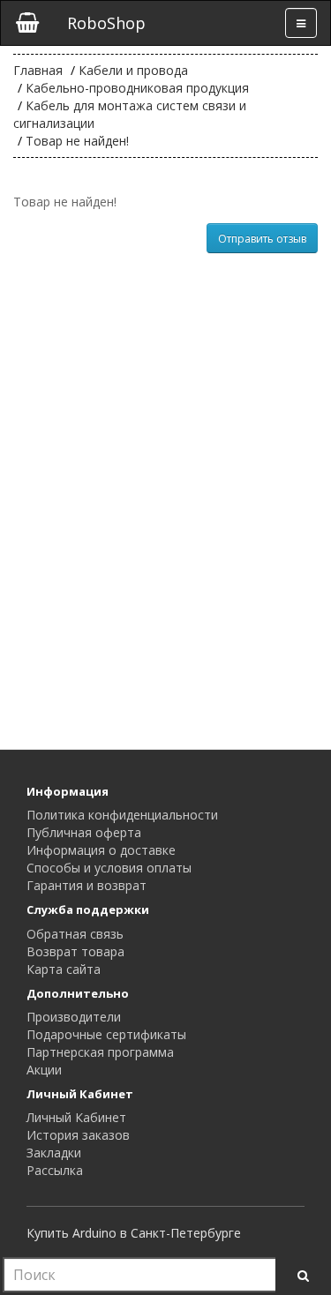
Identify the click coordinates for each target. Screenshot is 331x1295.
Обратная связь (75, 933)
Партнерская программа (100, 1052)
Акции (44, 1069)
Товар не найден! (77, 140)
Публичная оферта (83, 832)
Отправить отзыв (262, 238)
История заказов (78, 1135)
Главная (38, 70)
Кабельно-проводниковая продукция (137, 87)
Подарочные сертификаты (106, 1034)
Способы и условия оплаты (109, 867)
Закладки (53, 1152)
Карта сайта (63, 969)
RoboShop (106, 23)
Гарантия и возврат (86, 885)
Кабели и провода (133, 70)
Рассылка (54, 1170)
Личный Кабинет (76, 1117)
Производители (73, 1016)
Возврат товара (75, 951)
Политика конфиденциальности (122, 814)
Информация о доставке (101, 850)
